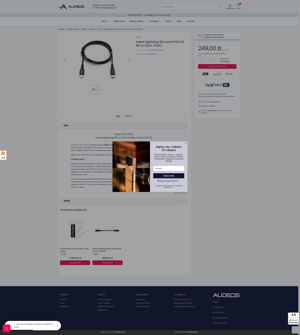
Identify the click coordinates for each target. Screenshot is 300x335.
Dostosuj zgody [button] (150, 177)
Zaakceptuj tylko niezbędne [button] (150, 173)
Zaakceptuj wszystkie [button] (150, 182)
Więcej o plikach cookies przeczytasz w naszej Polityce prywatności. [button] (144, 167)
